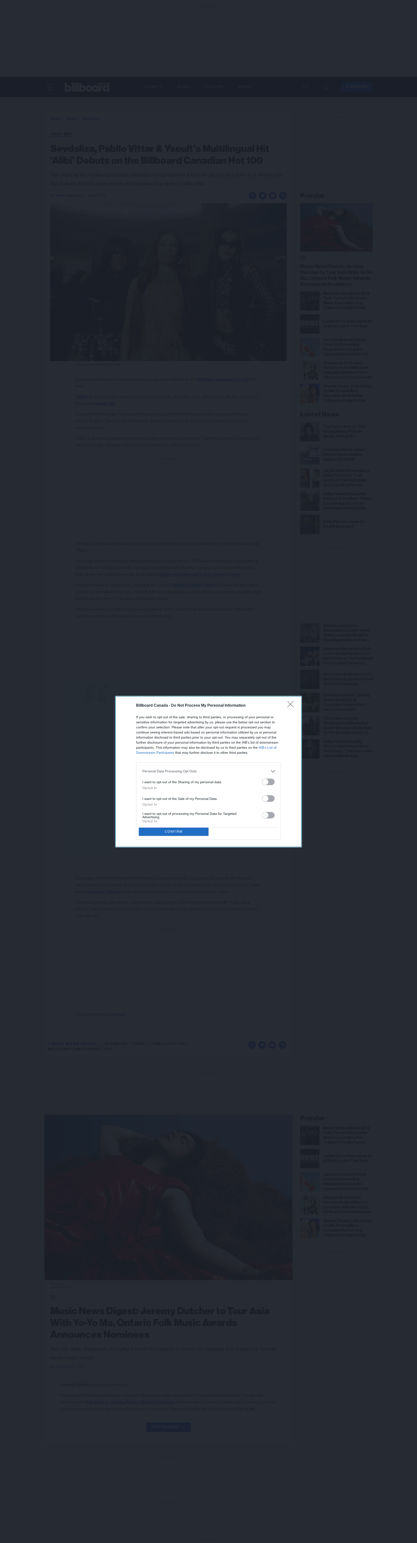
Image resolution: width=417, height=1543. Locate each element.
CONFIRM (174, 831)
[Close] (292, 705)
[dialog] (208, 771)
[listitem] (208, 771)
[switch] (268, 782)
